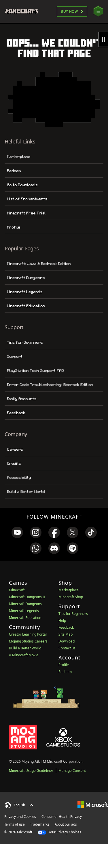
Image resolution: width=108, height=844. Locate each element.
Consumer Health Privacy (61, 816)
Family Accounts (21, 398)
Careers (15, 449)
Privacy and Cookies (20, 816)
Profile (13, 227)
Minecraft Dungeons (26, 277)
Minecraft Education (26, 306)
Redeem (14, 170)
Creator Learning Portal (28, 634)
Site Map (65, 634)
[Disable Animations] (103, 39)
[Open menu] (98, 11)
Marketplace (18, 156)
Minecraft (16, 590)
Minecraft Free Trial (26, 213)
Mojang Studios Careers (28, 641)
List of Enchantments (27, 199)
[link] (17, 532)
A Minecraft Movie (23, 655)
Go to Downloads (22, 185)
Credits (14, 463)
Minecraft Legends (24, 292)
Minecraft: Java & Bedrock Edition (39, 263)
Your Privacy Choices (64, 832)
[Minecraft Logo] (24, 11)
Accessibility (19, 477)
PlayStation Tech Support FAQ (35, 370)
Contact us (66, 648)
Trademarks (39, 824)
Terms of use (14, 824)
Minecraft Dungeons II (27, 596)
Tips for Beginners (25, 342)
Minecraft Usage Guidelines (31, 770)
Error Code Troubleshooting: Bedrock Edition (50, 384)
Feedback (16, 413)
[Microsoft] (92, 804)
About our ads (66, 824)
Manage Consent (72, 770)
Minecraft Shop (70, 596)
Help (62, 620)
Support (14, 356)
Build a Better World (26, 491)
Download (66, 641)
